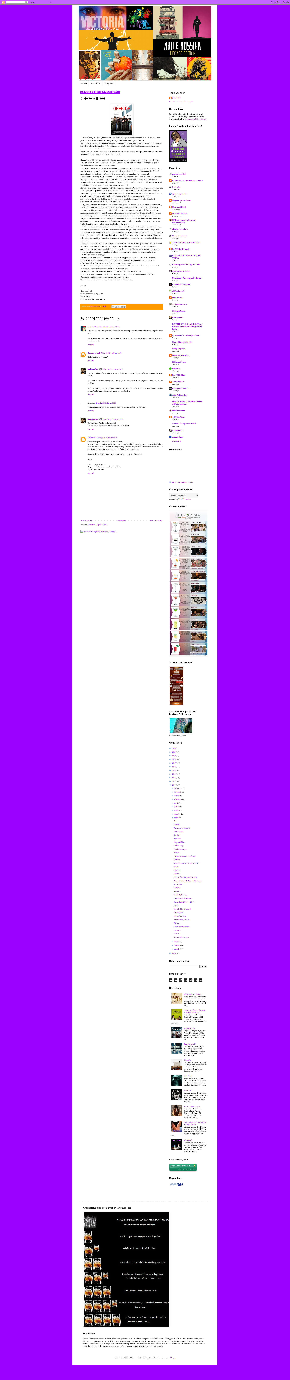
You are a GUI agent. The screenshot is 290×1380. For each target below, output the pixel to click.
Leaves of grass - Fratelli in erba (185, 877)
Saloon (84, 83)
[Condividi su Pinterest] (124, 306)
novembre (178, 792)
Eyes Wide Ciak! (178, 375)
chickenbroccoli (178, 291)
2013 (174, 777)
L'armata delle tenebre (181, 926)
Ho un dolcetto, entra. (180, 355)
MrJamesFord (93, 369)
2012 (174, 781)
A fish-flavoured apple (181, 271)
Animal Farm (177, 437)
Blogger (173, 1357)
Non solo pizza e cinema (181, 200)
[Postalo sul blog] (115, 306)
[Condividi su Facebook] (121, 306)
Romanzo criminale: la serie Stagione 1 (187, 881)
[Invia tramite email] (112, 306)
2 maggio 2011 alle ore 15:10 (106, 437)
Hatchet (176, 873)
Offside (176, 824)
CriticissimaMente (179, 235)
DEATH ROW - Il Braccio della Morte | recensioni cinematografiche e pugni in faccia (187, 326)
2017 (174, 763)
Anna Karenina (189, 1028)
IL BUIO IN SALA (179, 213)
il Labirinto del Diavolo (181, 284)
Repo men (177, 838)
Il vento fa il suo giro (181, 937)
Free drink (95, 83)
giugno (176, 810)
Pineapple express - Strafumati (184, 856)
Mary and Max (179, 842)
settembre (177, 799)
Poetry (176, 905)
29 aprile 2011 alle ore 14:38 (106, 403)
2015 (174, 770)
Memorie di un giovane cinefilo (184, 423)
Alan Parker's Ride (179, 395)
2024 (174, 748)
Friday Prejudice (178, 348)
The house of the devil (182, 828)
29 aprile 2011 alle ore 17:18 (113, 419)
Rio (175, 821)
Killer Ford (188, 1140)
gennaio (177, 949)
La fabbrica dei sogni (180, 249)
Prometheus (188, 1076)
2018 (174, 759)
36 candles (187, 1060)
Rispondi (91, 344)
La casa (176, 933)
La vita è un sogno (180, 849)
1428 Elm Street (178, 417)
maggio (177, 814)
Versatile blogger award (182, 909)
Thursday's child (190, 1044)
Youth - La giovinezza (192, 1106)
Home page (121, 520)
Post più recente (86, 520)
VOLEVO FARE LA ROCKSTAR (185, 242)
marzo (176, 941)
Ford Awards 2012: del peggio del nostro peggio (195, 1123)
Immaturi (177, 891)
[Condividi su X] (118, 306)
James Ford (176, 98)
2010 (174, 953)
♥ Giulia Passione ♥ (179, 304)
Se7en (176, 866)
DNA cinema (177, 297)
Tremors (177, 923)
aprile (176, 817)
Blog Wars (109, 83)
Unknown (91, 437)
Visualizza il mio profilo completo (181, 102)
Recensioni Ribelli (179, 207)
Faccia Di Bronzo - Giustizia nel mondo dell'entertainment (187, 402)
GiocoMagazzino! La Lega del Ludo (186, 264)
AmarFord (187, 1090)
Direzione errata (178, 410)
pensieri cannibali (179, 174)
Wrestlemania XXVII (181, 919)
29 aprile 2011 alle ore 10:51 (113, 369)
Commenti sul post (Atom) (97, 524)
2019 (174, 755)
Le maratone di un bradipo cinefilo (185, 335)
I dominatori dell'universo (183, 898)
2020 (174, 752)
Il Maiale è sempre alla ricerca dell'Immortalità (183, 221)
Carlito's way (178, 845)
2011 (174, 785)
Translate (187, 499)
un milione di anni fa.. (180, 388)
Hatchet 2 (177, 870)
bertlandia (176, 368)
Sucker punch (179, 912)
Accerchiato (178, 884)
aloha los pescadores (180, 229)
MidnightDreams (179, 311)
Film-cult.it (176, 441)
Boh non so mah (94, 353)
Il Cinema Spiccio (179, 362)
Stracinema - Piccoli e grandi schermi (186, 278)
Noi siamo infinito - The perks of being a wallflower (194, 1011)
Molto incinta (178, 831)
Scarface (177, 859)
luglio (176, 806)
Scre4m (176, 835)
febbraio (177, 945)
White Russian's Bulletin (192, 994)
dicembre (177, 788)
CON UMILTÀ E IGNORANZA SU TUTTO (186, 256)
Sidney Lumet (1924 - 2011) (184, 902)
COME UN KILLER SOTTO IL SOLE (187, 180)
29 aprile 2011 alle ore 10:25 (111, 353)
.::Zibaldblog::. (178, 381)
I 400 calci (176, 187)
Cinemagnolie (177, 317)
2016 (174, 766)
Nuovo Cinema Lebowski (182, 342)
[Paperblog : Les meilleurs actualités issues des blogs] (176, 1186)
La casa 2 (177, 930)
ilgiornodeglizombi (179, 193)
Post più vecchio (156, 520)
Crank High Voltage (181, 895)
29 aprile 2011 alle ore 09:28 (109, 327)
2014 (174, 774)
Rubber (176, 852)
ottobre (176, 795)
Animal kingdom (180, 916)
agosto (176, 803)
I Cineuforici (177, 430)
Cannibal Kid (93, 327)
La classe (177, 887)
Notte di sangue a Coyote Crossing (186, 863)
